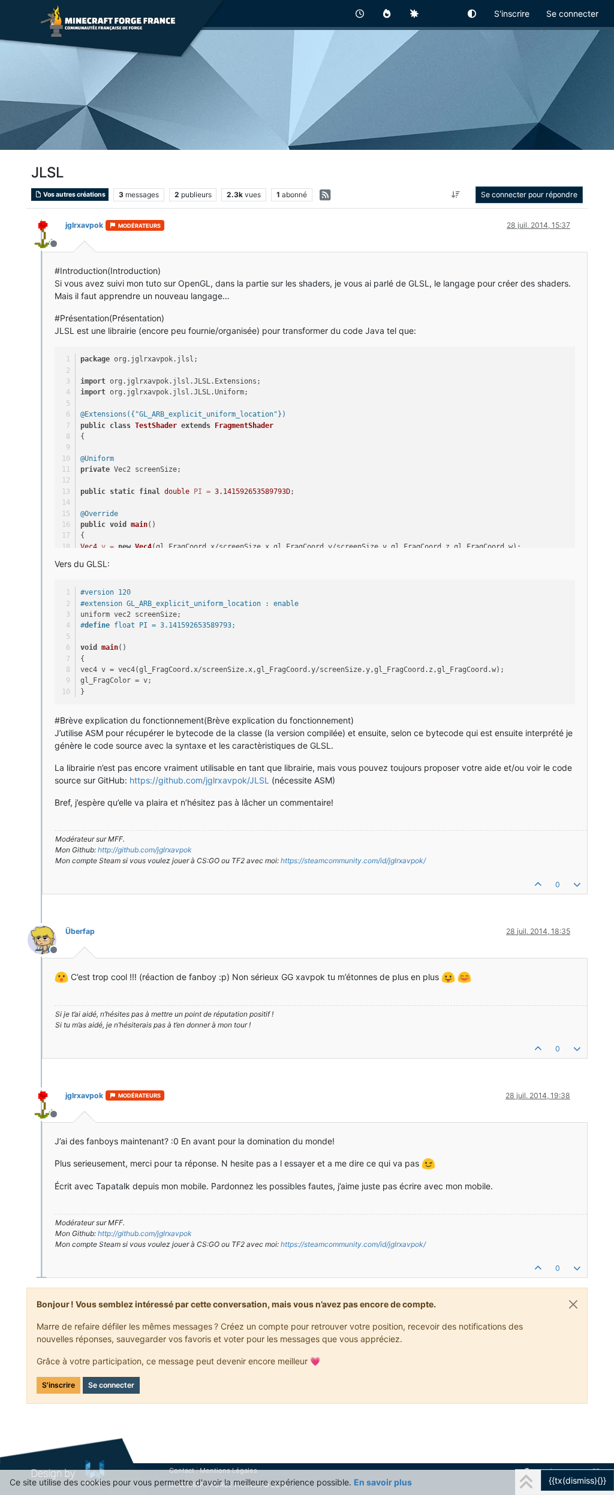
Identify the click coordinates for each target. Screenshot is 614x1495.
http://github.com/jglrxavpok (145, 849)
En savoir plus (383, 1482)
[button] (472, 13)
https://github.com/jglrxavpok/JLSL (199, 780)
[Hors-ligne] (46, 233)
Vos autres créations (74, 194)
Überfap (80, 931)
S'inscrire (58, 1385)
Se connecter (111, 1385)
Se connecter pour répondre (529, 194)
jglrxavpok (84, 225)
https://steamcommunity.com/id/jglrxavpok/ (353, 860)
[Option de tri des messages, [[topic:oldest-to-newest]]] (456, 194)
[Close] (573, 1304)
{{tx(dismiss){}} (577, 1480)
